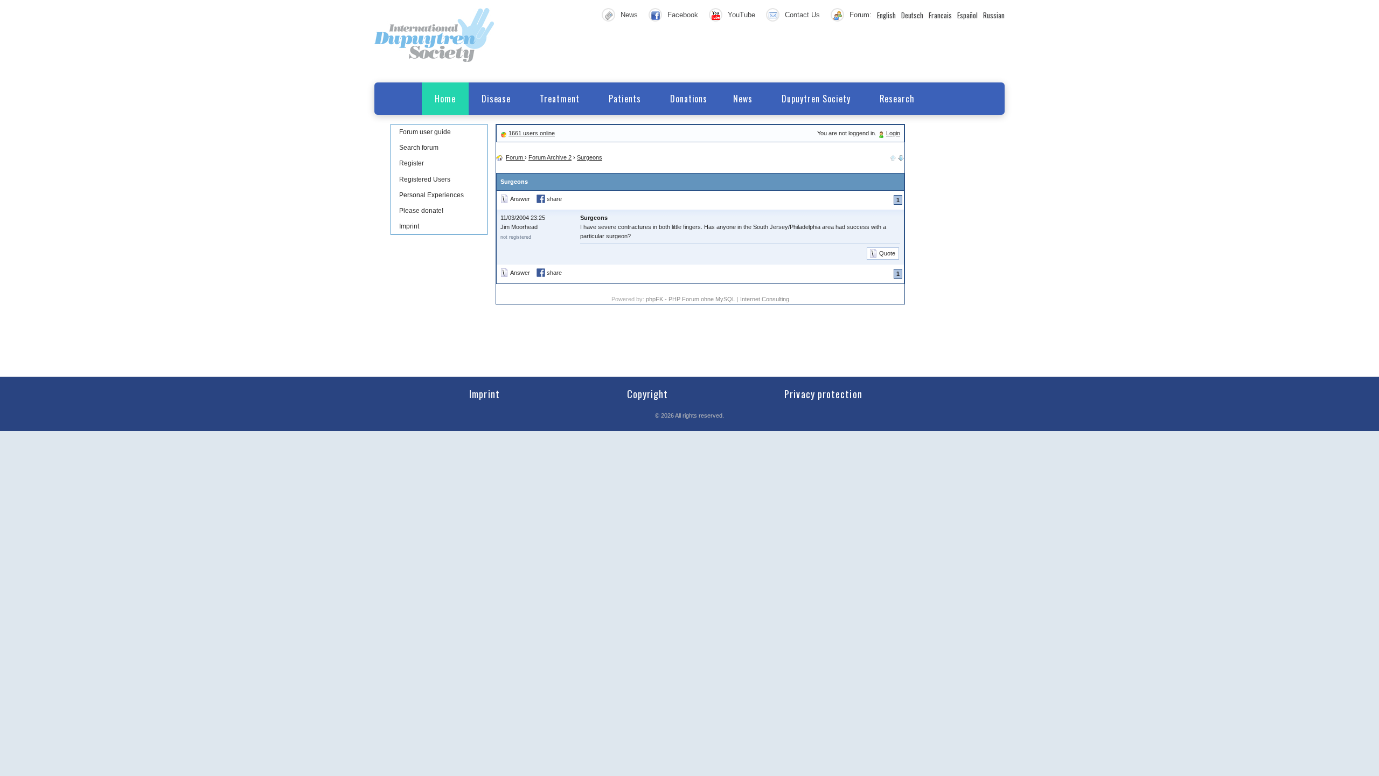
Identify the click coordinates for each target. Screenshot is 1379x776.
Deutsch (912, 15)
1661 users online (532, 133)
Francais (940, 15)
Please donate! (421, 210)
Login (893, 133)
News (629, 15)
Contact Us (802, 15)
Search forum (418, 147)
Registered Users (424, 179)
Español (967, 15)
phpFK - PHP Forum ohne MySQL (691, 299)
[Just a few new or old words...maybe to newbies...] (901, 157)
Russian (994, 15)
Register (411, 163)
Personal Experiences (431, 195)
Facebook (682, 15)
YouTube (741, 15)
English (886, 15)
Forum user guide (425, 132)
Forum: (860, 15)
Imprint (409, 226)
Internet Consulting (764, 299)
